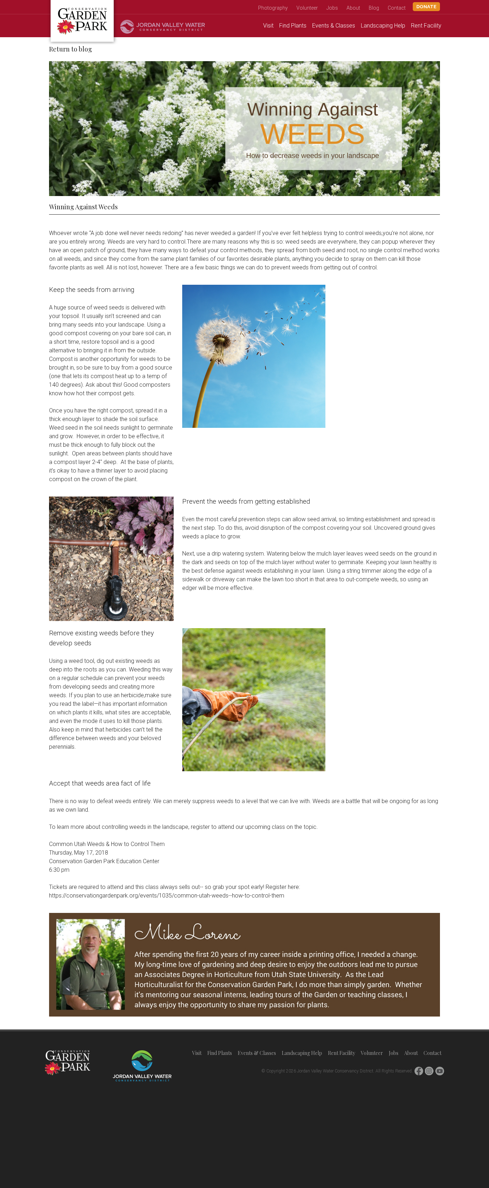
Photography (273, 8)
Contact (397, 8)
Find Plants (219, 1053)
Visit (268, 25)
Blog (374, 8)
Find (292, 25)
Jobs (332, 8)
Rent (426, 25)
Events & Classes (257, 1053)
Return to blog (70, 49)
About (353, 8)
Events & (333, 25)
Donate (426, 6)
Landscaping (383, 25)
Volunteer (307, 8)
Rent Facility (341, 1053)
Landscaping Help (302, 1053)
